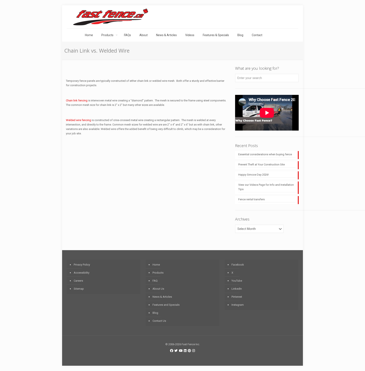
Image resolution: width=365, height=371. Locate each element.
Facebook (238, 264)
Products (158, 272)
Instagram (238, 304)
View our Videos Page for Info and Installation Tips (266, 187)
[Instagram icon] (193, 351)
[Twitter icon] (176, 351)
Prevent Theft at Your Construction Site (261, 164)
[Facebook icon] (171, 351)
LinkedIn (237, 288)
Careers (78, 280)
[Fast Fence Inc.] (110, 17)
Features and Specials (166, 304)
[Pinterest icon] (189, 351)
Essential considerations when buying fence (265, 154)
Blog (155, 312)
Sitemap (79, 288)
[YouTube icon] (180, 351)
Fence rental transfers (251, 199)
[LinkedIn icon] (185, 351)
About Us (158, 288)
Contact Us (159, 320)
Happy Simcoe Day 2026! (253, 174)
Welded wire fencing (78, 120)
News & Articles (162, 296)
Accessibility (81, 272)
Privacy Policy (82, 264)
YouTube (237, 280)
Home (156, 264)
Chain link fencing (76, 100)
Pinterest (237, 296)
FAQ (155, 280)
